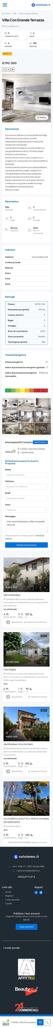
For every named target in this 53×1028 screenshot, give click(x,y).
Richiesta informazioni (26, 545)
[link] (26, 574)
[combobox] (26, 510)
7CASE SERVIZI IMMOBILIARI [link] (18, 842)
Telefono (9, 481)
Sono (7, 504)
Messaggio (10, 516)
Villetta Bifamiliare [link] (11, 595)
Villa (14, 14)
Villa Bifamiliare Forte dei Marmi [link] (18, 744)
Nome (8, 469)
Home (7, 14)
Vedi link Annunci (40, 442)
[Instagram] (36, 892)
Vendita (7, 53)
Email (7, 493)
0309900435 (27, 452)
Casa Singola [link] (9, 669)
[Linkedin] (41, 892)
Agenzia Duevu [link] (17, 622)
